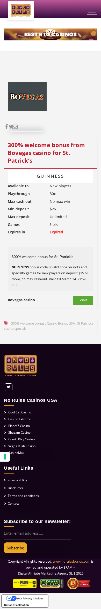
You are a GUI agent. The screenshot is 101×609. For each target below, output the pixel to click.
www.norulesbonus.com (71, 561)
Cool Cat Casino (19, 412)
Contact (13, 503)
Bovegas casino (21, 299)
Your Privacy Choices (30, 598)
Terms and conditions (23, 495)
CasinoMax (16, 452)
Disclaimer (15, 488)
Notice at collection (16, 604)
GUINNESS (50, 176)
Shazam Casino (19, 432)
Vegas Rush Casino (21, 446)
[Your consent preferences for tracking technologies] (5, 457)
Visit (83, 300)
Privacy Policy (17, 480)
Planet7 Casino (19, 426)
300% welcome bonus (28, 323)
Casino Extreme (19, 419)
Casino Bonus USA (61, 323)
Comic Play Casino (21, 439)
